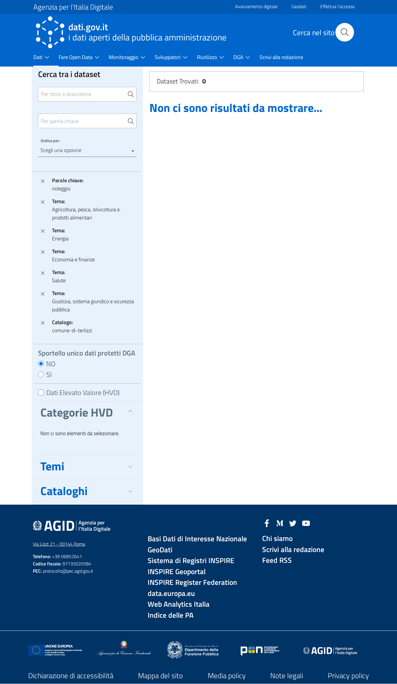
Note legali (286, 675)
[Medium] (280, 522)
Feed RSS (277, 560)
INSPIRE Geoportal (176, 571)
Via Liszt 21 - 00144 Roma (59, 543)
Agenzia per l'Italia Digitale (73, 6)
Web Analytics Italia (179, 604)
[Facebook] (266, 522)
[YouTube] (306, 522)
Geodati (299, 6)
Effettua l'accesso (337, 6)
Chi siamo (277, 538)
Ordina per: (50, 140)
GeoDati (160, 549)
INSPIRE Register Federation (192, 582)
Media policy (227, 675)
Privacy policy (348, 675)
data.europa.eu (171, 593)
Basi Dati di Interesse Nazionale (197, 538)
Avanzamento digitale (256, 6)
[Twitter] (293, 522)
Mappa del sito (160, 675)
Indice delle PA (171, 615)
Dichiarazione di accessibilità (70, 675)
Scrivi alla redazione (293, 549)
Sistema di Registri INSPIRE (191, 560)
